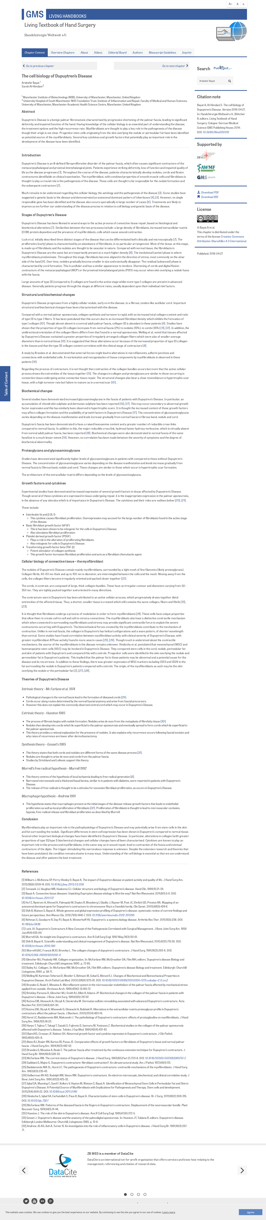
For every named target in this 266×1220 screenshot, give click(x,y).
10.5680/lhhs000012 (216, 132)
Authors (138, 52)
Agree (250, 1212)
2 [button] (131, 1194)
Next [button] (242, 1170)
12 (167, 328)
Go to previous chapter (40, 66)
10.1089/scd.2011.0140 (63, 1091)
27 (80, 670)
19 (64, 437)
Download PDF (209, 192)
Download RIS (209, 197)
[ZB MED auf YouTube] (35, 1202)
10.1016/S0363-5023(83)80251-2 (165, 1058)
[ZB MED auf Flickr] (42, 1202)
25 (105, 640)
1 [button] (125, 1194)
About (84, 52)
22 (123, 578)
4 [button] (144, 1194)
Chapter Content (35, 52)
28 (86, 670)
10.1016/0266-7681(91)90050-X (41, 955)
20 (177, 500)
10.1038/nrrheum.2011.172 (38, 898)
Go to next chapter (173, 66)
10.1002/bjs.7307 (37, 1100)
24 (138, 614)
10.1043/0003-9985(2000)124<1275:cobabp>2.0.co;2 (134, 980)
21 (183, 500)
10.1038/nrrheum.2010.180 (38, 946)
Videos (98, 52)
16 (122, 404)
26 (111, 640)
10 (42, 323)
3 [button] (138, 1194)
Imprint (186, 52)
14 (34, 362)
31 (139, 752)
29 (123, 697)
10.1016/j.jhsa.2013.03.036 (67, 884)
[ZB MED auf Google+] (51, 1202)
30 (163, 721)
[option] (133, 1166)
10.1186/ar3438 (31, 924)
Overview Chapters (63, 52)
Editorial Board (117, 52)
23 (24, 606)
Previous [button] (23, 1170)
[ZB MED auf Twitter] (26, 1202)
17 (127, 404)
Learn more (168, 1212)
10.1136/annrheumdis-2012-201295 (113, 915)
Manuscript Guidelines (162, 52)
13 (63, 341)
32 (92, 808)
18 (88, 433)
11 (163, 328)
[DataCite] (62, 1165)
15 (89, 373)
